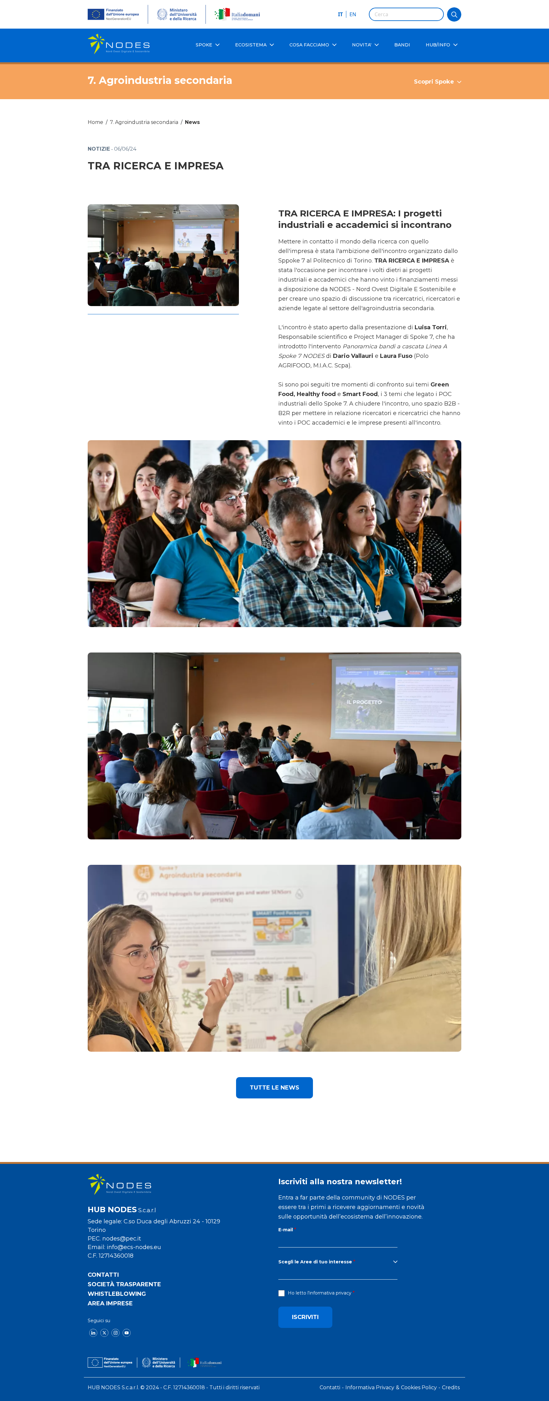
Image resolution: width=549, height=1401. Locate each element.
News (192, 122)
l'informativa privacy (329, 1293)
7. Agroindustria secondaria (144, 122)
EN (352, 14)
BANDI (402, 45)
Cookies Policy (419, 1387)
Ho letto (319, 1293)
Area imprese (110, 1303)
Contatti (103, 1274)
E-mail (285, 1230)
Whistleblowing (117, 1293)
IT (340, 14)
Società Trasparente (124, 1284)
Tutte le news (274, 1087)
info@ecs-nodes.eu (134, 1247)
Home (95, 122)
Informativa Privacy (369, 1387)
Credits (451, 1387)
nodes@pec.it (121, 1238)
